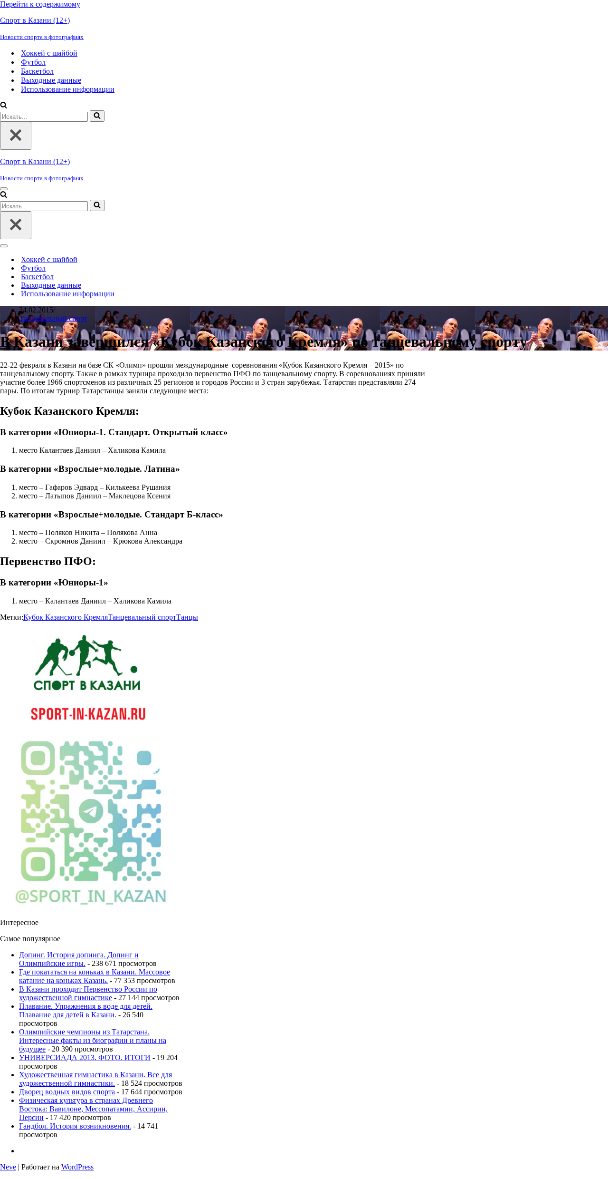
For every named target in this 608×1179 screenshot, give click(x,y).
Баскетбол (37, 71)
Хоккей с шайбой (49, 53)
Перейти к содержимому (40, 4)
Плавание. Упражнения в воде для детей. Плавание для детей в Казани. (85, 1010)
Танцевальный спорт (53, 318)
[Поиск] (3, 106)
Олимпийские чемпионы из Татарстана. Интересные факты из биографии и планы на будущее (92, 1040)
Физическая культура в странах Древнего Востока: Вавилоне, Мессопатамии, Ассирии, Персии (93, 1108)
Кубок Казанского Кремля (65, 617)
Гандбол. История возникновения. (75, 1126)
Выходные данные (51, 80)
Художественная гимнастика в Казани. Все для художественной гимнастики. (95, 1079)
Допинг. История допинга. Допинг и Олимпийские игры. (79, 959)
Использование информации (67, 89)
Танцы (187, 617)
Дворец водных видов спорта (67, 1092)
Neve (8, 1167)
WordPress (77, 1167)
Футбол (33, 62)
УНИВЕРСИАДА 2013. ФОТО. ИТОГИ (85, 1057)
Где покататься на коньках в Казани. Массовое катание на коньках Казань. (94, 976)
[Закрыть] (15, 136)
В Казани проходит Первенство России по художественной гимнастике (88, 993)
